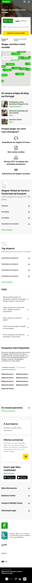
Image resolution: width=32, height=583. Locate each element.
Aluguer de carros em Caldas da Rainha (22, 377)
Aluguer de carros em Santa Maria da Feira (8, 381)
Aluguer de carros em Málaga (8, 377)
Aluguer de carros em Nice (22, 381)
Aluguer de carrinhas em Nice (8, 385)
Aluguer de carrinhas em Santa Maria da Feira (22, 385)
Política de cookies (7, 573)
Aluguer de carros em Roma (8, 374)
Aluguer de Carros (4, 39)
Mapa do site (5, 571)
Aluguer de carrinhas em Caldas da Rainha (8, 388)
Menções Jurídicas (16, 571)
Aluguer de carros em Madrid (22, 374)
